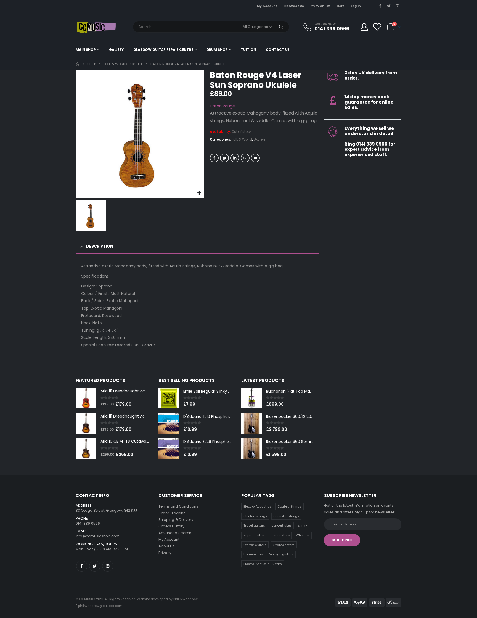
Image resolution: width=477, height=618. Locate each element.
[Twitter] (389, 5)
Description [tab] (99, 246)
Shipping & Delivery (175, 519)
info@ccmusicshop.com (98, 536)
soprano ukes (254, 535)
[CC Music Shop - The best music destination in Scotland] (96, 26)
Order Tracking (172, 513)
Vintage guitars (281, 554)
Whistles (303, 535)
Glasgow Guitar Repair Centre (163, 49)
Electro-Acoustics (257, 506)
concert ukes (281, 525)
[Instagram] (397, 5)
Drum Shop (217, 49)
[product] (86, 398)
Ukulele (259, 139)
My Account (267, 6)
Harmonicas (253, 554)
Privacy (164, 552)
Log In (356, 6)
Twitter (224, 158)
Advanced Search (174, 532)
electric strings (255, 516)
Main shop (86, 49)
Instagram (107, 566)
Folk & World (242, 139)
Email (255, 158)
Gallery (116, 49)
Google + (245, 158)
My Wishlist (320, 6)
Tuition (248, 49)
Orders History (171, 526)
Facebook (214, 158)
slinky (302, 525)
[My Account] (364, 27)
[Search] (281, 26)
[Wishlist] (377, 27)
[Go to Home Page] (78, 64)
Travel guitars (254, 525)
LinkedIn (234, 158)
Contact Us (294, 6)
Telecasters (280, 535)
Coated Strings (289, 506)
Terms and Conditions (178, 506)
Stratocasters (284, 545)
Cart (340, 6)
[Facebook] (380, 5)
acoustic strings (286, 516)
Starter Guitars (255, 545)
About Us (166, 546)
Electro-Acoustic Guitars (262, 564)
